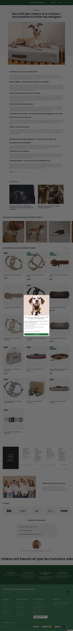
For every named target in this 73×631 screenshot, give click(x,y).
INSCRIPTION (36, 334)
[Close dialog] (48, 296)
